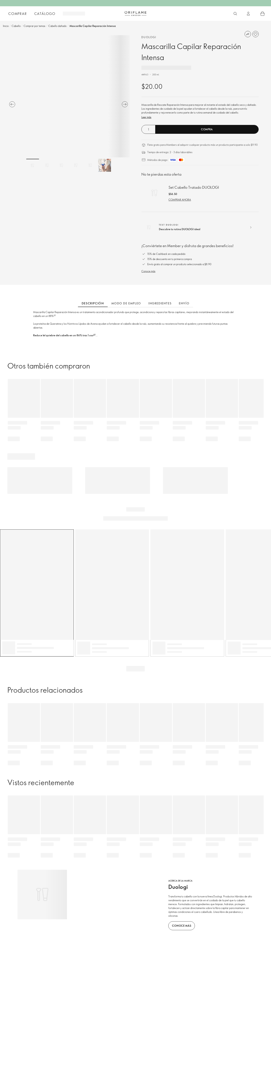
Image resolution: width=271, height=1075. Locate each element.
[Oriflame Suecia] (135, 13)
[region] (68, 96)
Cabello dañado (57, 26)
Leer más (146, 117)
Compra (207, 129)
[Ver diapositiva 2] (47, 165)
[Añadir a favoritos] (255, 34)
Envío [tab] (184, 303)
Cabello (16, 26)
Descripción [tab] (93, 303)
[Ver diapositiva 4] (75, 165)
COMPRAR (17, 13)
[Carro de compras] (262, 14)
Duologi (148, 37)
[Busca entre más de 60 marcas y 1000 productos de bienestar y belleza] (235, 13)
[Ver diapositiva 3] (61, 165)
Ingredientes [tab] (159, 303)
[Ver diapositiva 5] (90, 165)
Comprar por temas (34, 26)
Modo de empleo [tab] (126, 303)
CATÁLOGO (44, 13)
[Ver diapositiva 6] (104, 165)
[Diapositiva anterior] (12, 104)
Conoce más (148, 271)
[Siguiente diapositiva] (125, 104)
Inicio (6, 26)
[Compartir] (248, 34)
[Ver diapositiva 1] (32, 165)
